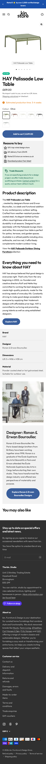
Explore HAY (11, 321)
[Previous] (2, 4)
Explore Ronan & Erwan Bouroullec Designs (23, 494)
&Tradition (36, 628)
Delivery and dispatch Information (8, 670)
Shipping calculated (10, 96)
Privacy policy (21, 753)
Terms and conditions (7, 704)
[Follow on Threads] (10, 724)
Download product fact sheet (19, 161)
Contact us (7, 661)
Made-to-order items (9, 696)
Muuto (16, 628)
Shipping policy (11, 756)
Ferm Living (25, 628)
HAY (39, 631)
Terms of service (35, 753)
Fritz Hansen (26, 631)
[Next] (43, 4)
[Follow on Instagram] (4, 724)
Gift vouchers (8, 716)
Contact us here (28, 181)
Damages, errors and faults (10, 688)
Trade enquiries (9, 711)
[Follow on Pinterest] (16, 724)
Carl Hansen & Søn (11, 631)
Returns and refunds (8, 680)
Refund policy (7, 753)
